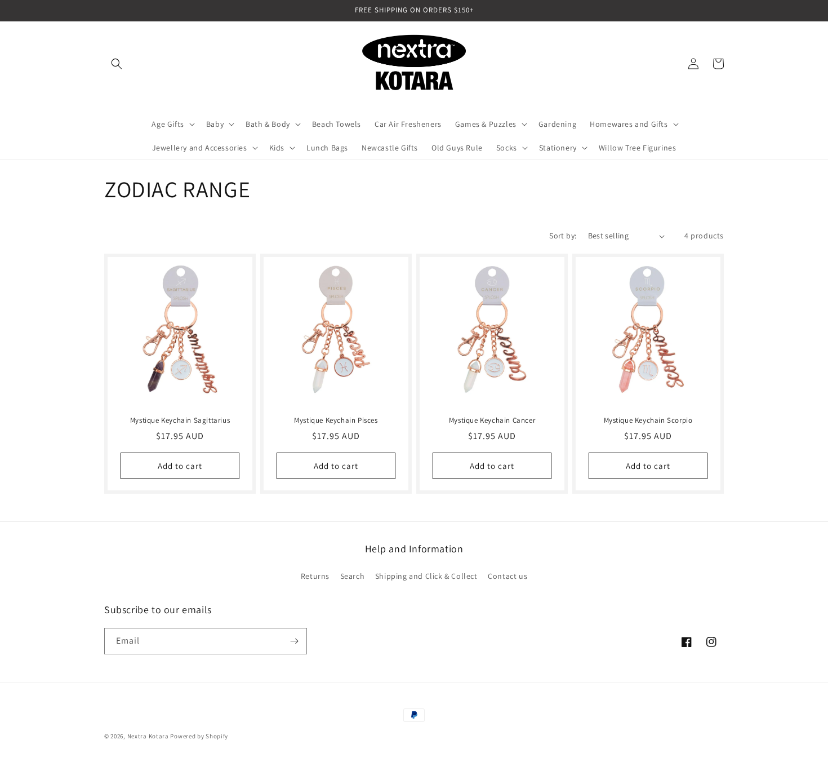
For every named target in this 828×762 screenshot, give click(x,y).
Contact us (507, 576)
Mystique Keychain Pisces (335, 420)
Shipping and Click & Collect (426, 576)
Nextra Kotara (148, 736)
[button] (116, 63)
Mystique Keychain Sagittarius (180, 420)
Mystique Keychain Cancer (492, 420)
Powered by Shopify (199, 736)
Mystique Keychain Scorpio (648, 420)
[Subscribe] (294, 641)
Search (352, 576)
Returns (315, 576)
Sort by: (562, 236)
